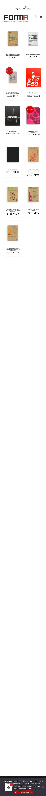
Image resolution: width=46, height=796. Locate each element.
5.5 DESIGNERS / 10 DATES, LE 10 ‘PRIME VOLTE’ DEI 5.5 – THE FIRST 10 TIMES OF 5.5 (13, 210)
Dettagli (13, 42)
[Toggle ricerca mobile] (36, 16)
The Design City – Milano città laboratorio (33, 93)
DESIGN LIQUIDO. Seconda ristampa (33, 54)
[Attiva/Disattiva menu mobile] (41, 16)
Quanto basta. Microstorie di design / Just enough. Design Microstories (13, 55)
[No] (43, 787)
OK (16, 792)
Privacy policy (26, 792)
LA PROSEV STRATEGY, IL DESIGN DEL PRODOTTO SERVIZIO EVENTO (12, 93)
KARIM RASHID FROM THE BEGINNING (33, 132)
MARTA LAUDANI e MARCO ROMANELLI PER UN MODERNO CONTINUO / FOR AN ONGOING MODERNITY (33, 171)
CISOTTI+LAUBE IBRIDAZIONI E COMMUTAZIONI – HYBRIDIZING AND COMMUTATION (13, 249)
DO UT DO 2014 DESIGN (12, 169)
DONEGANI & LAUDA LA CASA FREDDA (33, 210)
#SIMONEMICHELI (12, 131)
